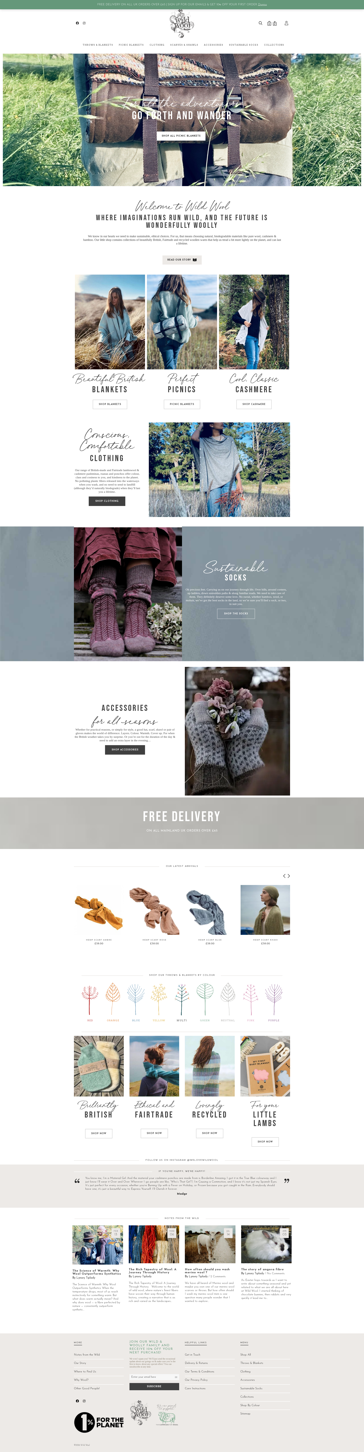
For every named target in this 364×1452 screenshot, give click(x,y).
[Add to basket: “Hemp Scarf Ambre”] (83, 926)
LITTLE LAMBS (265, 1119)
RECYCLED (209, 1115)
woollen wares (198, 239)
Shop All (245, 1354)
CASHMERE (254, 390)
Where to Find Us (85, 1371)
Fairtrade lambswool (124, 470)
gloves (79, 733)
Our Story (80, 1363)
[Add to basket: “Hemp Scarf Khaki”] (249, 926)
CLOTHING (107, 458)
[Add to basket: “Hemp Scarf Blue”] (194, 926)
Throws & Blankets (251, 1363)
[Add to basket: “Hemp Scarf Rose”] (138, 926)
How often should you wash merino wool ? (207, 1271)
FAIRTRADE (154, 1115)
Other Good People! (87, 1388)
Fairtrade (167, 239)
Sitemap (245, 1413)
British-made (98, 470)
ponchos (119, 473)
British (157, 239)
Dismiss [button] (262, 4)
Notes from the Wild (87, 1354)
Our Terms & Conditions (199, 1371)
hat (145, 729)
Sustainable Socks (251, 1388)
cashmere (267, 236)
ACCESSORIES (125, 708)
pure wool (254, 236)
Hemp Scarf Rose (154, 940)
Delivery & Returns (196, 1363)
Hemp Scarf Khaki (265, 940)
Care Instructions (195, 1388)
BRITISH (99, 1115)
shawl (159, 729)
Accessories (247, 1380)
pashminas (92, 473)
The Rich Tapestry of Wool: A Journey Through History (153, 1271)
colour (135, 473)
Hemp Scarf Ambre (99, 940)
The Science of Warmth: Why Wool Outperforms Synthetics (96, 1272)
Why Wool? (81, 1380)
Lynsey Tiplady (85, 1278)
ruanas (104, 473)
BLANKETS (110, 390)
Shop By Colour (250, 1405)
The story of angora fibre (262, 1269)
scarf (152, 729)
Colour (135, 733)
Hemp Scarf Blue (210, 940)
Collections (247, 1397)
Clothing (245, 1371)
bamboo (88, 239)
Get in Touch (192, 1354)
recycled (184, 239)
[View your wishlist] (274, 23)
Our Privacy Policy (196, 1380)
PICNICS (182, 390)
